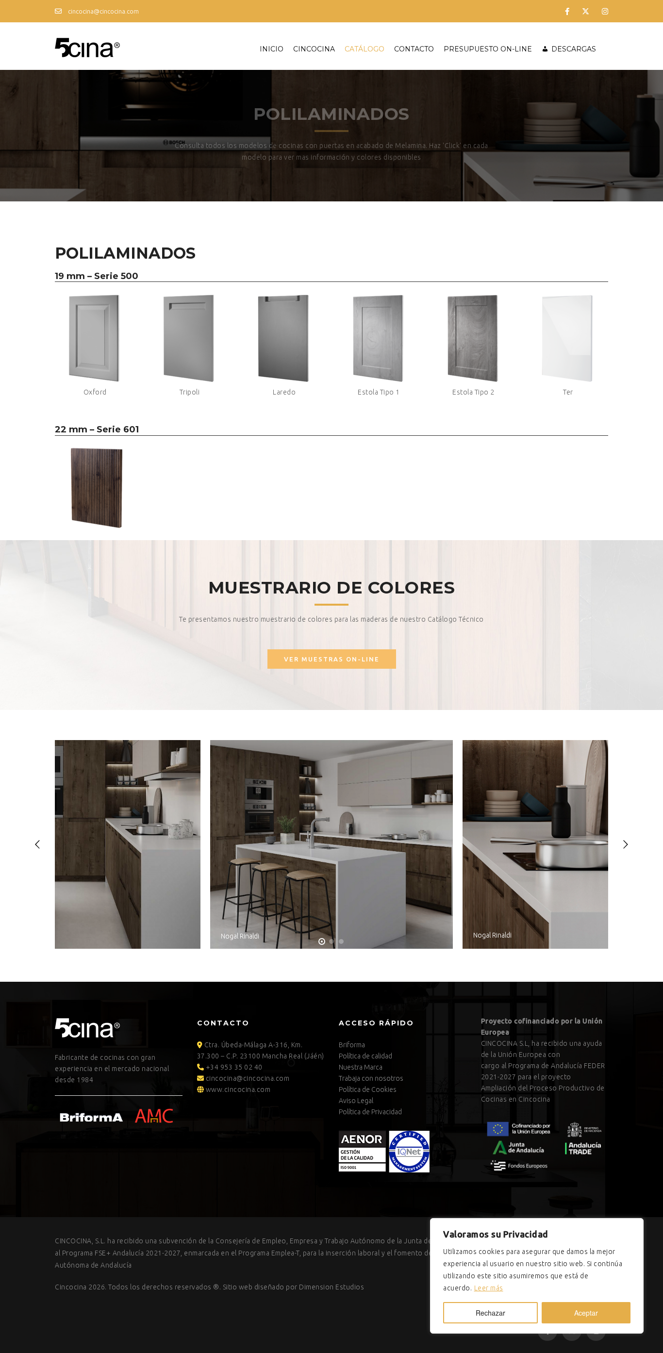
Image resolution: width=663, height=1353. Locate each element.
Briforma (352, 1045)
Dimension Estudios (331, 1287)
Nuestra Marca (360, 1067)
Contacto (414, 49)
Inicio (271, 49)
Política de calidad (365, 1056)
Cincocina (314, 49)
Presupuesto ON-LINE (488, 49)
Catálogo (364, 49)
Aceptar (586, 1313)
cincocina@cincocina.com (102, 11)
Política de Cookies (368, 1089)
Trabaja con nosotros (371, 1078)
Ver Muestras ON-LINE (332, 659)
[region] (537, 1276)
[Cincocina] (87, 46)
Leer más (488, 1288)
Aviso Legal (356, 1101)
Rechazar (490, 1313)
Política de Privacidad (370, 1112)
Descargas (573, 49)
